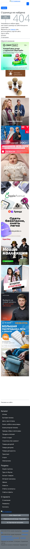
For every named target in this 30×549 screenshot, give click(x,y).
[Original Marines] (15, 279)
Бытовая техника (7, 418)
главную (13, 29)
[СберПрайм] (15, 56)
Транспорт (5, 454)
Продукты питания (8, 434)
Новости (5, 485)
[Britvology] (15, 84)
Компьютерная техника (10, 428)
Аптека (4, 414)
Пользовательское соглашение (10, 538)
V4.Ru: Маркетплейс (15, 515)
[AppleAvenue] (15, 195)
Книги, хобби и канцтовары (11, 424)
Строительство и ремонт (10, 441)
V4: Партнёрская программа (15, 522)
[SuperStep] (15, 251)
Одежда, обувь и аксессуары (11, 431)
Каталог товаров (7, 475)
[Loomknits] (15, 167)
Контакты (5, 507)
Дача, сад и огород (8, 421)
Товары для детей (8, 444)
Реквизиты (5, 503)
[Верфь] (15, 362)
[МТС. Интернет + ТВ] (15, 139)
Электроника (6, 461)
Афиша (4, 482)
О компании (6, 500)
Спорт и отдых (7, 437)
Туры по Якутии (7, 472)
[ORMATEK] (15, 334)
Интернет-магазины (9, 479)
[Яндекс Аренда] (15, 223)
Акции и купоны (7, 469)
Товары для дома (7, 447)
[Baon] (15, 111)
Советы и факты (7, 492)
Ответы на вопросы (8, 489)
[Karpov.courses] (15, 306)
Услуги (4, 457)
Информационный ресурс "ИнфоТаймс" (15, 519)
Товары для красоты (9, 451)
